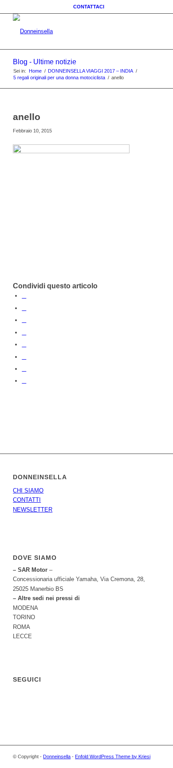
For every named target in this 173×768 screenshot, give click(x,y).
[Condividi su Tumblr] (24, 344)
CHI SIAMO (28, 490)
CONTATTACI (88, 6)
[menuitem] (89, 6)
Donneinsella (57, 756)
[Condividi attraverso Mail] (24, 380)
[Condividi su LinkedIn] (24, 332)
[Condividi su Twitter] (24, 308)
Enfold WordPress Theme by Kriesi (112, 756)
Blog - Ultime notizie (44, 62)
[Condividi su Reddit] (24, 368)
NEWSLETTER (32, 509)
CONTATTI (27, 499)
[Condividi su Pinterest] (24, 320)
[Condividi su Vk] (24, 356)
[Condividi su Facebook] (24, 295)
